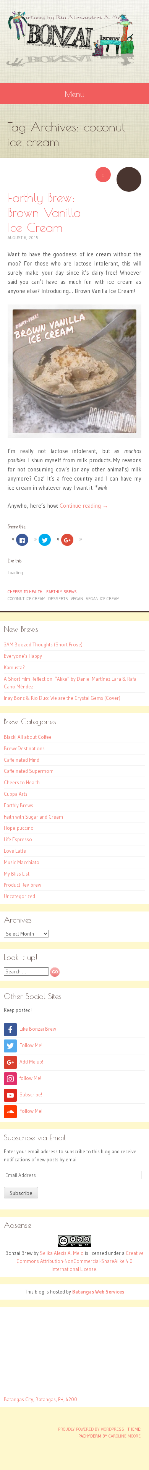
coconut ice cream (26, 598)
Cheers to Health (25, 591)
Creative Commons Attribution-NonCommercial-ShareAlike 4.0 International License (80, 1261)
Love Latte (15, 851)
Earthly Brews (61, 591)
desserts (58, 598)
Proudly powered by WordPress (91, 1429)
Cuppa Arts (16, 794)
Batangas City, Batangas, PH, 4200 (40, 1399)
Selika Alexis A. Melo (62, 1253)
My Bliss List (16, 874)
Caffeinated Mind (21, 760)
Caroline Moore (125, 1436)
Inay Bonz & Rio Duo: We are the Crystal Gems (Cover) (62, 698)
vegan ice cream (103, 598)
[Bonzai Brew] (74, 39)
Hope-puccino (19, 828)
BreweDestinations (24, 748)
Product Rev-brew (22, 885)
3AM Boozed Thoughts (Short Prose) (43, 644)
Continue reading (84, 505)
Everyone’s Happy (23, 656)
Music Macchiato (21, 862)
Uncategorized (19, 896)
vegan (77, 598)
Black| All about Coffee (28, 737)
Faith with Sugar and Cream (33, 817)
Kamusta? (14, 667)
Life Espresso (18, 839)
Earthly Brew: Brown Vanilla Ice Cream (44, 212)
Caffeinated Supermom (28, 771)
